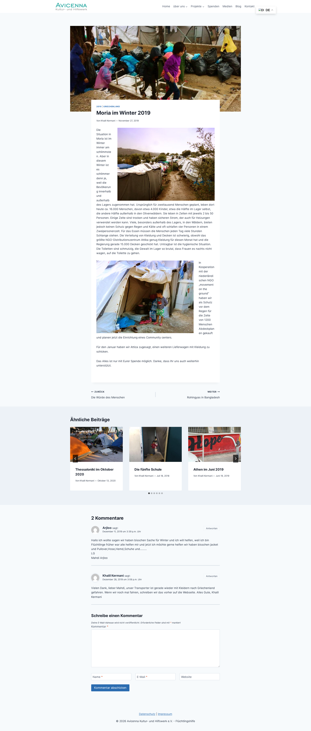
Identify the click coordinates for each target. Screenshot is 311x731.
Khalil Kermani (108, 120)
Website (186, 676)
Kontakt (249, 6)
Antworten (211, 528)
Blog (238, 6)
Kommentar (99, 626)
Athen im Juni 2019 (208, 469)
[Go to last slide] (75, 459)
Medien (227, 6)
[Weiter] (235, 459)
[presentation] (96, 444)
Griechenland (111, 106)
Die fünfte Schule (148, 469)
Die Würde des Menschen (108, 394)
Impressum (165, 714)
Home (166, 6)
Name (98, 676)
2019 (98, 106)
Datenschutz (147, 714)
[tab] (149, 493)
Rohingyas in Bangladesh (203, 394)
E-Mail (142, 676)
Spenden (213, 6)
